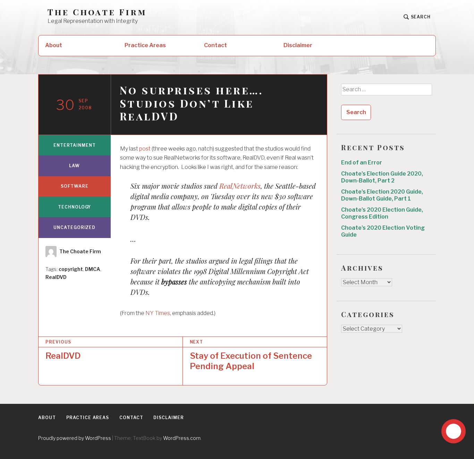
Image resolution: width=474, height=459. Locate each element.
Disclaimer (297, 45)
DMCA (92, 269)
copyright (71, 269)
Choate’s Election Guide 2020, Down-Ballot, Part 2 (382, 177)
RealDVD (56, 277)
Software (74, 186)
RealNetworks (240, 185)
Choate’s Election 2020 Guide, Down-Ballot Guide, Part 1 (382, 195)
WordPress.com (182, 438)
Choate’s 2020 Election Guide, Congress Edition (382, 213)
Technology (74, 207)
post (145, 148)
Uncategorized (74, 227)
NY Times (157, 313)
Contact (215, 45)
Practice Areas (145, 45)
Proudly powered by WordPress (74, 438)
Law (74, 165)
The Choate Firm (97, 12)
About (53, 45)
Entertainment (74, 145)
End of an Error (361, 162)
